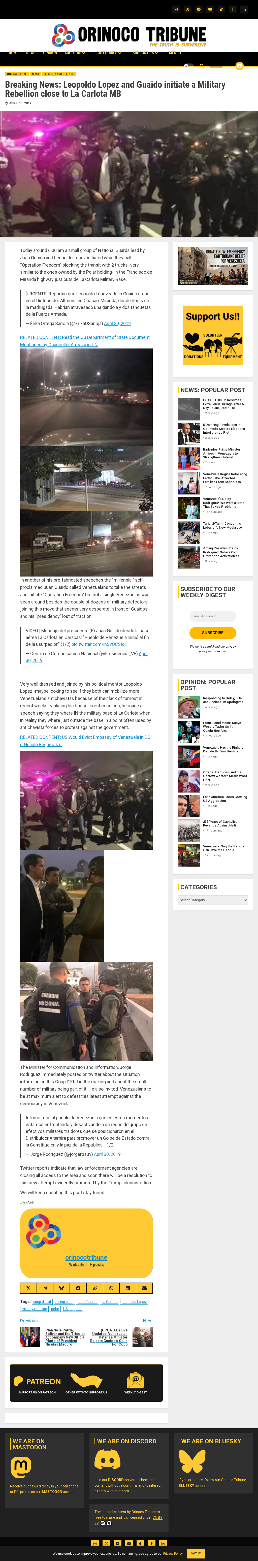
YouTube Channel (231, 66)
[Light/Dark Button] (189, 66)
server (121, 1480)
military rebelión (34, 1309)
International (17, 74)
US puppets (72, 1309)
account (59, 1492)
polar (55, 1309)
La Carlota (110, 1302)
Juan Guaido (88, 1302)
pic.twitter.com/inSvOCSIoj (99, 644)
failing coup (64, 1302)
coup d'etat (42, 1302)
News (31, 53)
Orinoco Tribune (144, 1512)
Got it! (196, 1553)
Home (14, 53)
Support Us (143, 53)
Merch (175, 53)
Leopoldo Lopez (134, 1302)
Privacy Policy (172, 1553)
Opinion (50, 53)
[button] (202, 66)
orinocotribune (86, 1257)
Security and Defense (59, 74)
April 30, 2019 (20, 103)
